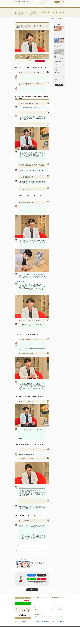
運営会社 (38, 621)
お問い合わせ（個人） (60, 616)
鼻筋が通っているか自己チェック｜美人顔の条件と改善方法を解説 (59, 35)
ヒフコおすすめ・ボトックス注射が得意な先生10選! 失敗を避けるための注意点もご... (59, 46)
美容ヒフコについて (60, 3)
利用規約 (53, 621)
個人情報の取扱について (45, 621)
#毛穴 (55, 56)
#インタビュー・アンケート (58, 68)
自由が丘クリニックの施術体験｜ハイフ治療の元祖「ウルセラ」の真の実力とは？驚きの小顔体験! (39, 563)
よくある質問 (36, 616)
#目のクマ (56, 79)
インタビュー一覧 (44, 609)
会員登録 (63, 1)
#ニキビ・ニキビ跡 (61, 70)
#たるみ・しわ (56, 44)
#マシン (56, 81)
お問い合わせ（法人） (52, 616)
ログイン (57, 1)
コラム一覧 (59, 84)
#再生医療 (60, 79)
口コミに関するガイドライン (61, 621)
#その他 (56, 70)
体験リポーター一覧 (37, 609)
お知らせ (52, 609)
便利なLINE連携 (60, 609)
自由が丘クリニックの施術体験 (20, 281)
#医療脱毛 (59, 72)
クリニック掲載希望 (44, 616)
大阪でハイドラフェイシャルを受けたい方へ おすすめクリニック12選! (59, 58)
